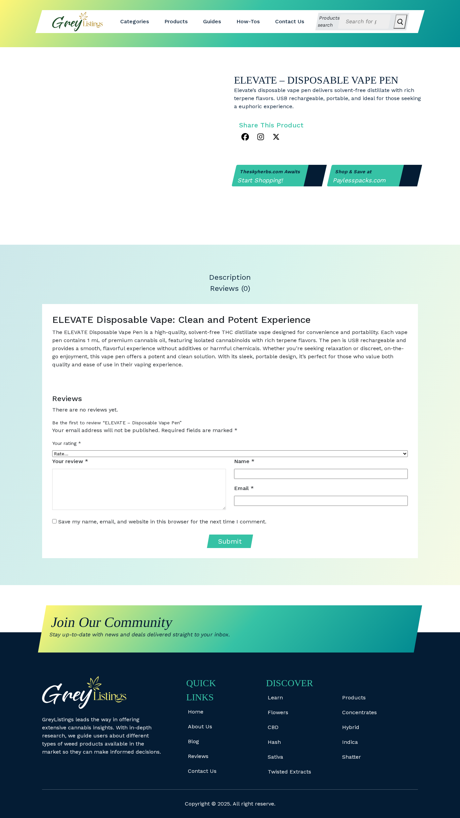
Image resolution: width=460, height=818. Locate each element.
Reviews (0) (230, 288)
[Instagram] (261, 137)
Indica (350, 742)
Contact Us (289, 21)
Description (230, 277)
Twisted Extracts (289, 771)
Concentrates (359, 712)
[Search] (400, 21)
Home (195, 711)
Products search (329, 21)
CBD (273, 727)
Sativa (275, 757)
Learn (275, 697)
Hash (274, 742)
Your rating (66, 443)
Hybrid (350, 727)
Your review (70, 461)
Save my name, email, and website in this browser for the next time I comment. (162, 521)
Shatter (351, 757)
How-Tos (248, 21)
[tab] (230, 277)
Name (244, 461)
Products (176, 21)
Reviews (198, 756)
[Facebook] (245, 137)
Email (244, 488)
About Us (200, 726)
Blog (193, 741)
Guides (212, 21)
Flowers (278, 712)
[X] (276, 137)
